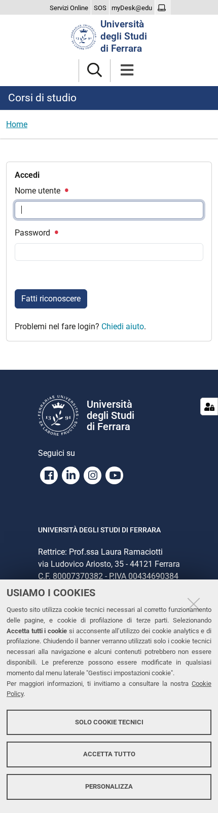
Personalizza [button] (109, 786)
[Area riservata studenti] (163, 8)
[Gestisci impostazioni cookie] (209, 406)
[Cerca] (94, 70)
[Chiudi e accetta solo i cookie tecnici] (194, 604)
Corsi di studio (42, 98)
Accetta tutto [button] (109, 754)
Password (33, 233)
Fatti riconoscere (51, 298)
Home (16, 124)
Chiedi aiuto (122, 326)
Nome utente (38, 191)
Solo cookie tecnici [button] (109, 722)
